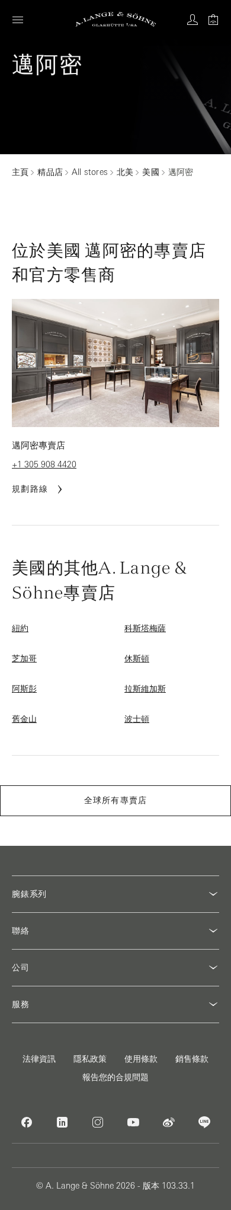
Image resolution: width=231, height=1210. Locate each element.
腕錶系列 (29, 894)
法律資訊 (39, 1058)
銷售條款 (191, 1058)
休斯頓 (136, 658)
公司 (21, 967)
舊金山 (24, 719)
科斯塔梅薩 (145, 628)
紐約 (20, 628)
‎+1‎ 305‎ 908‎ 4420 (44, 464)
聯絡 (21, 930)
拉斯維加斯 (145, 688)
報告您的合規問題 (115, 1077)
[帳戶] (192, 19)
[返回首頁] (115, 19)
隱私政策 (90, 1058)
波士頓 (136, 719)
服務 (21, 1004)
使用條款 (141, 1058)
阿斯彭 (24, 688)
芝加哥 (24, 658)
